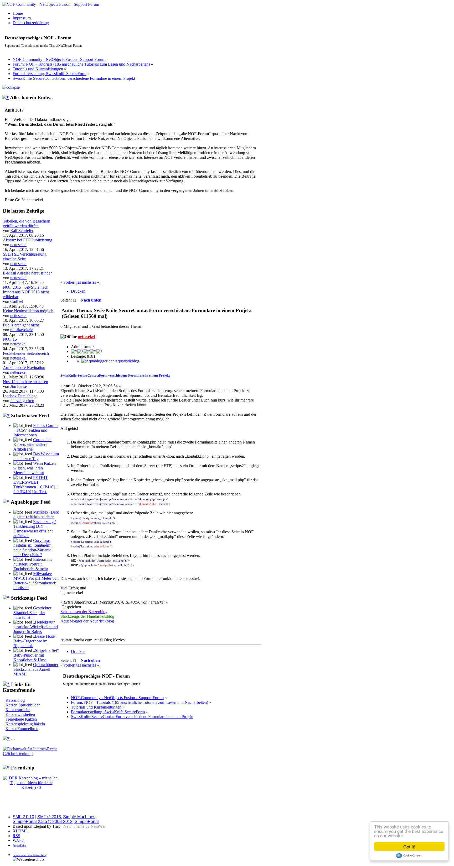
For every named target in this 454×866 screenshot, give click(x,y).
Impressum (22, 18)
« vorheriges (70, 282)
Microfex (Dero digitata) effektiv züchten (36, 514)
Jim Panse (18, 386)
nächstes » (90, 282)
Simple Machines (79, 817)
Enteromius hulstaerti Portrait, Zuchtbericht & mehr (32, 564)
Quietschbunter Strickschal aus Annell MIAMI (35, 669)
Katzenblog (15, 700)
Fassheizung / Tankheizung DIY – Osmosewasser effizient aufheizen (34, 528)
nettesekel (18, 244)
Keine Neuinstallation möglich (28, 311)
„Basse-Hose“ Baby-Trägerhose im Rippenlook (34, 641)
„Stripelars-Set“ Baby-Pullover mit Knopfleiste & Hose (36, 655)
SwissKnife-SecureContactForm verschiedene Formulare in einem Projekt (115, 375)
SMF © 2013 (49, 817)
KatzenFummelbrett (22, 728)
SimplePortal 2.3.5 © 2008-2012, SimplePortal (56, 821)
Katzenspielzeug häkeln (25, 724)
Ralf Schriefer (21, 230)
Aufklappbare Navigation (24, 367)
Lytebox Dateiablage (20, 396)
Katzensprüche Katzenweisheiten (20, 712)
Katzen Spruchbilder (23, 705)
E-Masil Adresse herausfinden (28, 273)
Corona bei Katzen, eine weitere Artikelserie (32, 444)
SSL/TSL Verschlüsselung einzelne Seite (25, 256)
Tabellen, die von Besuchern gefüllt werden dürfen (26, 223)
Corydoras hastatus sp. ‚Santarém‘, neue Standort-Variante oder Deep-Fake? (33, 547)
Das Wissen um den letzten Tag (36, 456)
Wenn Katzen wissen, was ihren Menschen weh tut (34, 468)
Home (18, 13)
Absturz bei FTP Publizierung (27, 240)
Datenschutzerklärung (31, 22)
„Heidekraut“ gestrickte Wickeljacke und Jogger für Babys (35, 627)
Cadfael (16, 301)
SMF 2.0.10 (23, 817)
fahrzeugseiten (22, 400)
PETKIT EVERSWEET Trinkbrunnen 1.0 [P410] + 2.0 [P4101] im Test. (35, 484)
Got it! (409, 846)
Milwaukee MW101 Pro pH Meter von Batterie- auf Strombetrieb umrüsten (36, 580)
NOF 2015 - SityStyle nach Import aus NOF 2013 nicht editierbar (26, 292)
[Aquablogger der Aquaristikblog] (110, 361)
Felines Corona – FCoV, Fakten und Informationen (35, 430)
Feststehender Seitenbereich (26, 353)
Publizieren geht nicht (21, 325)
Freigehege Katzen (21, 719)
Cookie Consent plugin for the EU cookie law (409, 855)
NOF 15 (10, 339)
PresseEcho (19, 845)
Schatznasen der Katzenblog (30, 855)
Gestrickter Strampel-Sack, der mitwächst (32, 613)
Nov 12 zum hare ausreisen (25, 381)
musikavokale (21, 330)
